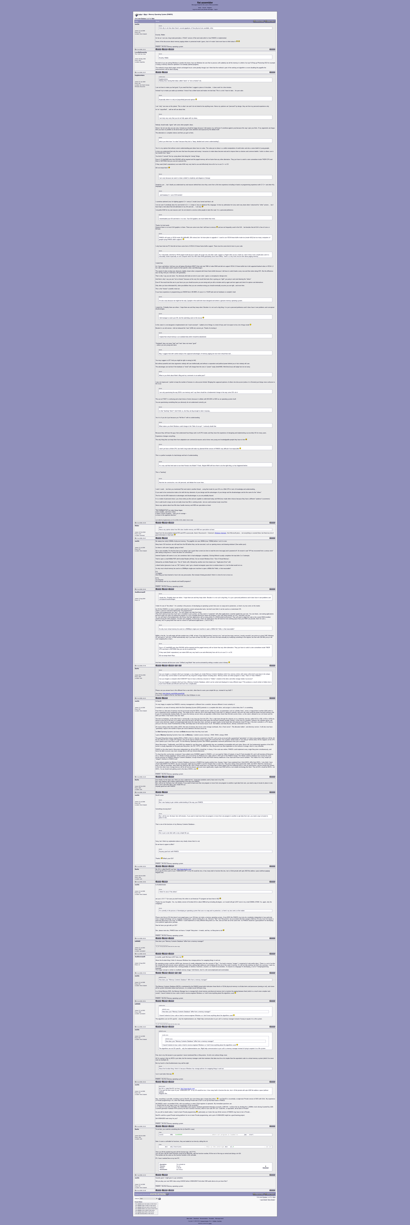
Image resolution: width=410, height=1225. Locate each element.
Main (145, 14)
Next (153, 18)
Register (209, 7)
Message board (219, 1218)
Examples (211, 1218)
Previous (143, 18)
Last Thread (264, 1199)
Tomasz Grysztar (204, 1221)
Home (199, 7)
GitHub (214, 1221)
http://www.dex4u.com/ (184, 869)
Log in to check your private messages (203, 9)
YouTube (219, 1221)
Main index (189, 1218)
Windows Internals (220, 533)
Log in (215, 9)
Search (204, 7)
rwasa (210, 1223)
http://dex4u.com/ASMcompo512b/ (173, 693)
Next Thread (271, 1199)
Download (196, 1218)
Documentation (204, 1218)
